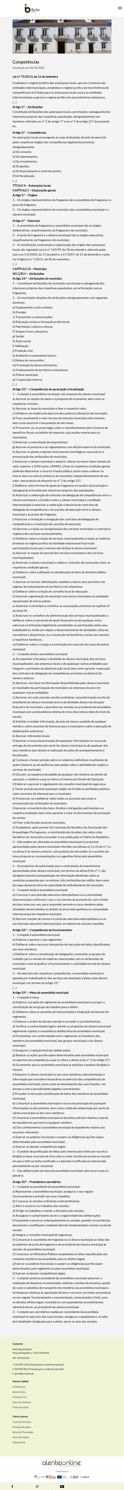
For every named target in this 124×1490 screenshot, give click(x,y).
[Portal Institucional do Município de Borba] (32, 8)
